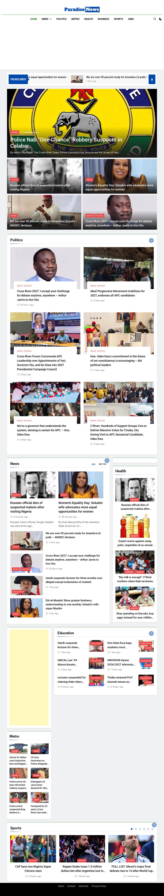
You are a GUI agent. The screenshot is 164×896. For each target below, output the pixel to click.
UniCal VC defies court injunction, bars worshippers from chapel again (18, 763)
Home (33, 19)
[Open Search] (154, 19)
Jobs (131, 19)
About (61, 886)
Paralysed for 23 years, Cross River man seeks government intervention (39, 812)
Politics (61, 19)
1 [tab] (131, 829)
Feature (129, 572)
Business (103, 19)
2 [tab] (136, 829)
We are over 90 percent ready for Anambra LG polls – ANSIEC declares (97, 77)
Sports (118, 19)
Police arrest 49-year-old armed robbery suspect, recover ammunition (17, 788)
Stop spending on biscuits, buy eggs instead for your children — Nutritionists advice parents (135, 617)
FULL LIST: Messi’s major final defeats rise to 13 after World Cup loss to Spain (131, 871)
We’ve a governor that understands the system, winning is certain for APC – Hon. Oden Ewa (43, 430)
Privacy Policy (99, 886)
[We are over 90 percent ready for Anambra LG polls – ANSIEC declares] (47, 79)
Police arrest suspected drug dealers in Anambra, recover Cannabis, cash (18, 812)
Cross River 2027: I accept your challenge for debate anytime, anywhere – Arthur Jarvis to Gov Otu (43, 295)
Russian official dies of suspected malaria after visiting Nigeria (27, 507)
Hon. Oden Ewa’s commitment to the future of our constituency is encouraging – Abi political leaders (117, 361)
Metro (75, 19)
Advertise (83, 886)
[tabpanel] (33, 856)
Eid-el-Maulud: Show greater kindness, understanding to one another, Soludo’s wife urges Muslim (72, 604)
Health (88, 19)
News (45, 19)
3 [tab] (140, 829)
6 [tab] (152, 829)
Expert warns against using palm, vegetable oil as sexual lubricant (135, 545)
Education (122, 132)
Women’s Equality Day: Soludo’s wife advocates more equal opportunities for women (80, 507)
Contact (71, 886)
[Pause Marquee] (152, 79)
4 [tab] (144, 829)
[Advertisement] (82, 47)
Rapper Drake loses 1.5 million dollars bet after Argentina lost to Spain (82, 871)
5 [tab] (148, 829)
